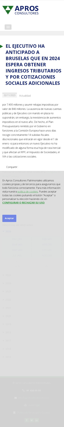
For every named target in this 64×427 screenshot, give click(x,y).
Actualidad (25, 95)
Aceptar (9, 218)
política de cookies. (28, 191)
